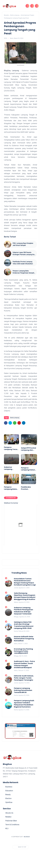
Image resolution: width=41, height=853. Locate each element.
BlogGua (27, 836)
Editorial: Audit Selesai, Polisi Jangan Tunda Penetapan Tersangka (24, 678)
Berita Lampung (14, 15)
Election (8, 798)
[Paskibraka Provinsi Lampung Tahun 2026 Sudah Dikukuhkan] (7, 262)
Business (8, 787)
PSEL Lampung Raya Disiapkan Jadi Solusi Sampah (23, 244)
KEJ (6, 828)
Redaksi (8, 817)
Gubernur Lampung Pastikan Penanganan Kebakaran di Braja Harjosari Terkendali (10, 468)
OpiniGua (8, 802)
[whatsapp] (14, 423)
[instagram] (26, 841)
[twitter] (10, 423)
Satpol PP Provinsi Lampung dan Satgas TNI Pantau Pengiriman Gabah (28, 449)
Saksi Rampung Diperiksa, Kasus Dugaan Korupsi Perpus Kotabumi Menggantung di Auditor (24, 596)
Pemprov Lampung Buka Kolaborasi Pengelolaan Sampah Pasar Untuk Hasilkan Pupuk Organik (23, 272)
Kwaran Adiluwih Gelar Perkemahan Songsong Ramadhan (24, 639)
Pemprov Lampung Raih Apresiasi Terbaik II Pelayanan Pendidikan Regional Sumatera (24, 704)
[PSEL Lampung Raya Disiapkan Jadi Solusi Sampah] (7, 244)
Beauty (8, 794)
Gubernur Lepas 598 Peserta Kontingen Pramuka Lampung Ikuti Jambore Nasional (24, 254)
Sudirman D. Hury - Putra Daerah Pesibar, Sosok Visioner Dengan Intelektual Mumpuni (24, 664)
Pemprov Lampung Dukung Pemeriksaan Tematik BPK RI (28, 469)
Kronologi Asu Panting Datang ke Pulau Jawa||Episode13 (23, 651)
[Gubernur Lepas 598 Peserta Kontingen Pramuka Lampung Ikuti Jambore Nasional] (7, 253)
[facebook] (5, 423)
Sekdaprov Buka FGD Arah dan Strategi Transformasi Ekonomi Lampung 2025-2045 (23, 625)
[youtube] (30, 841)
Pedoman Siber (11, 821)
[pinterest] (19, 423)
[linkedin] (23, 423)
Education (9, 791)
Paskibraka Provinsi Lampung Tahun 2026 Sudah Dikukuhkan (23, 263)
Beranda (6, 15)
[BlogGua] (9, 6)
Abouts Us (9, 813)
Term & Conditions (12, 825)
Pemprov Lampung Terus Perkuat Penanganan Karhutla (10, 448)
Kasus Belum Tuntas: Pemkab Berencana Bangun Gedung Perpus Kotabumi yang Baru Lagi (25, 582)
